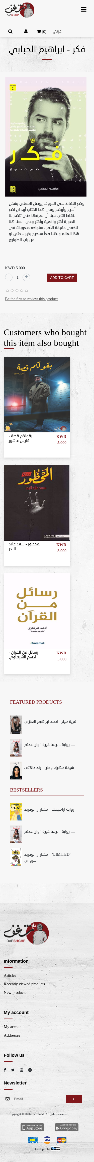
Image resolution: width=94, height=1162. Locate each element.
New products (15, 992)
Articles (10, 975)
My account (13, 1027)
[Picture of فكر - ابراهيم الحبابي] (45, 137)
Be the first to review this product (31, 299)
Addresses (12, 1035)
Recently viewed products (24, 984)
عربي (57, 31)
